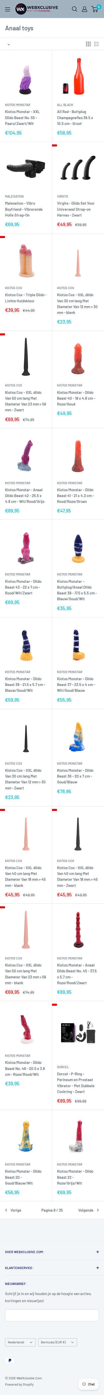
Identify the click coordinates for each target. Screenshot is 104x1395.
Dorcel (63, 1067)
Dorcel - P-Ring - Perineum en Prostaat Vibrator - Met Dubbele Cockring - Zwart (75, 1082)
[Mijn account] (84, 9)
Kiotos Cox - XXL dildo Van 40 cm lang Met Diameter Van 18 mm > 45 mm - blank (25, 876)
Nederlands (16, 1342)
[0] (95, 9)
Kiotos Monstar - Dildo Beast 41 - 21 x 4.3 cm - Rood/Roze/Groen (75, 495)
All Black (65, 105)
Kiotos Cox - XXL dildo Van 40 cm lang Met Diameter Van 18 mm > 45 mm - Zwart (77, 876)
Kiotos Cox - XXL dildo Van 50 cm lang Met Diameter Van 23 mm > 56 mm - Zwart (25, 401)
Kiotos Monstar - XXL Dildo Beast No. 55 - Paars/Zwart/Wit (22, 117)
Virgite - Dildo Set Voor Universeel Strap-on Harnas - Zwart (76, 209)
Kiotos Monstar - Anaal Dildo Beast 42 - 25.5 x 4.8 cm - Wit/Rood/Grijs (24, 495)
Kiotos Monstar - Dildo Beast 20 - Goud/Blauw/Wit (23, 1177)
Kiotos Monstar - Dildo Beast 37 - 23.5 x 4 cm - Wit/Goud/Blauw (76, 684)
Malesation (14, 196)
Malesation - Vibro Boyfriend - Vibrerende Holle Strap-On (24, 209)
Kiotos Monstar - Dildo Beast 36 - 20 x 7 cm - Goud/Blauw (75, 776)
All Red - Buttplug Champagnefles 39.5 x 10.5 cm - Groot (75, 117)
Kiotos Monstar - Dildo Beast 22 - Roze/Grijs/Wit (75, 1177)
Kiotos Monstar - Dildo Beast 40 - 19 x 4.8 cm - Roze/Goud (76, 398)
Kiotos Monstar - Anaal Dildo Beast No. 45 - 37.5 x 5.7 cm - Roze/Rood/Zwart (77, 974)
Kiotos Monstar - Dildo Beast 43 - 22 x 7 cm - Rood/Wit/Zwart (23, 587)
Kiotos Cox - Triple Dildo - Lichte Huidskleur (26, 297)
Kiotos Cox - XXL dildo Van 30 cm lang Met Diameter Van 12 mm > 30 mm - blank (77, 303)
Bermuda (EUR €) (53, 1342)
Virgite (62, 196)
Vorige (16, 1210)
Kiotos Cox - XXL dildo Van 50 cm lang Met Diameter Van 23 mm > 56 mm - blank (25, 974)
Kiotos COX (13, 288)
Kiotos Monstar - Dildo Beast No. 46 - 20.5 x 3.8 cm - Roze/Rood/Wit (25, 1068)
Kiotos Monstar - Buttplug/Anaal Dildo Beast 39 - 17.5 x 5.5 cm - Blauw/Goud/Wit (77, 590)
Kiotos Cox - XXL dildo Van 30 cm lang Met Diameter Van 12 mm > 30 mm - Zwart (25, 779)
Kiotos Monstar (17, 105)
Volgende (85, 1210)
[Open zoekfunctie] (74, 9)
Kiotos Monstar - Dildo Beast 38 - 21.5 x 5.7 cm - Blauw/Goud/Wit (25, 684)
